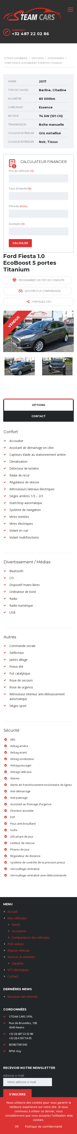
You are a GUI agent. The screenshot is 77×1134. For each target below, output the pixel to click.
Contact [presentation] (38, 416)
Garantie (18, 963)
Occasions (19, 931)
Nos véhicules (17, 918)
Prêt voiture (15, 944)
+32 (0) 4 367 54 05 (20, 1038)
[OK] (72, 1116)
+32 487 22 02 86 (30, 33)
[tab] (38, 405)
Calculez (20, 243)
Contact (12, 976)
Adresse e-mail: (13, 1075)
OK (17, 1126)
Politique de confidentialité (43, 1126)
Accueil (12, 912)
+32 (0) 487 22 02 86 (21, 1034)
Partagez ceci (41, 302)
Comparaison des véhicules (31, 937)
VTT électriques (18, 970)
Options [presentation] (38, 405)
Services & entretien (21, 957)
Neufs (16, 925)
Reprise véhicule (18, 950)
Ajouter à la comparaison (42, 291)
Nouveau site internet (22, 997)
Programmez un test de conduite (41, 280)
